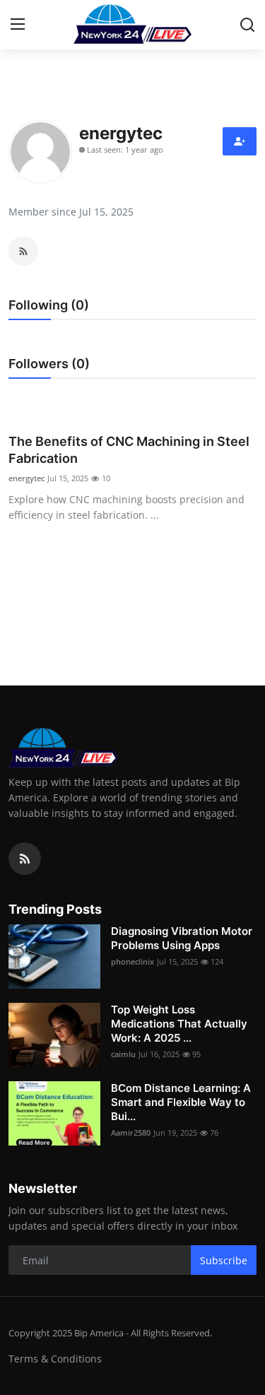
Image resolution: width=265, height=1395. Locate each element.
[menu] (17, 24)
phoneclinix (132, 961)
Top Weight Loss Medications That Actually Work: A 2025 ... (179, 1023)
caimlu (123, 1054)
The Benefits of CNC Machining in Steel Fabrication (128, 450)
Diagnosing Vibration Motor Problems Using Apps (181, 938)
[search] (247, 24)
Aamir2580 (131, 1132)
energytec (26, 478)
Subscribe (223, 1260)
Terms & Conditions (55, 1358)
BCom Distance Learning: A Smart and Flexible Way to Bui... (181, 1102)
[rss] (24, 858)
